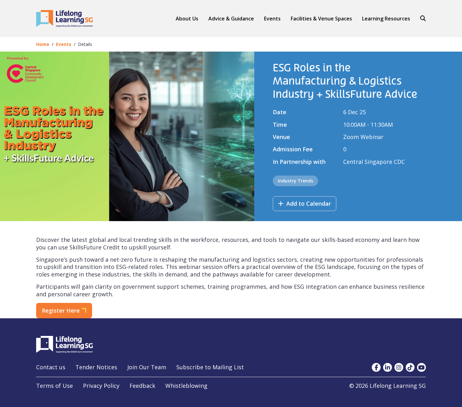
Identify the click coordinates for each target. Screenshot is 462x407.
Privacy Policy (101, 385)
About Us (187, 18)
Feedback (142, 385)
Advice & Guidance (231, 18)
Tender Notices (96, 367)
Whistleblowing (186, 385)
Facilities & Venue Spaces (321, 18)
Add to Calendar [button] (308, 203)
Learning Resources (386, 18)
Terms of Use (54, 385)
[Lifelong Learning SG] (64, 344)
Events (272, 18)
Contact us (50, 367)
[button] (231, 18)
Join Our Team (146, 367)
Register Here (61, 310)
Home (42, 44)
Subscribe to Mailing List (210, 367)
